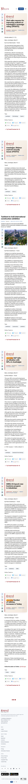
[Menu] (25, 9)
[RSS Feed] (19, 768)
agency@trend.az (4, 722)
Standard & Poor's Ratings (18, 452)
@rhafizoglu (23, 666)
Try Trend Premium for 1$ (13, 129)
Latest (2, 729)
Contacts (3, 740)
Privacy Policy (4, 757)
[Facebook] (5, 768)
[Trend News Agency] (4, 710)
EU (6, 568)
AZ (14, 781)
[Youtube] (11, 768)
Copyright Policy (4, 759)
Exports (22, 116)
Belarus (14, 191)
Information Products (5, 750)
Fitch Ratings (15, 116)
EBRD (17, 568)
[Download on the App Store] (5, 774)
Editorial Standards (5, 741)
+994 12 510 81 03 (4, 721)
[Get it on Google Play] (14, 774)
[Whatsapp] (2, 768)
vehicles (13, 672)
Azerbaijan (8, 116)
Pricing (2, 748)
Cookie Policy (3, 761)
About (2, 736)
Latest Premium (4, 731)
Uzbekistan (8, 326)
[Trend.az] (5, 9)
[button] (2, 14)
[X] (8, 768)
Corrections (3, 743)
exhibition (22, 326)
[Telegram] (14, 768)
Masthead (3, 738)
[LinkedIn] (16, 768)
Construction (15, 326)
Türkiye (7, 672)
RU (16, 781)
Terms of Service (4, 755)
